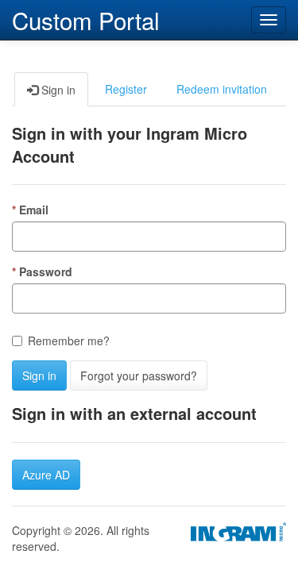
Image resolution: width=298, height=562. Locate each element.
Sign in (39, 375)
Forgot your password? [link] (138, 375)
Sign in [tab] (56, 90)
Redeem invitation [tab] (221, 89)
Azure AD (46, 475)
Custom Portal (86, 18)
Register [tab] (126, 89)
